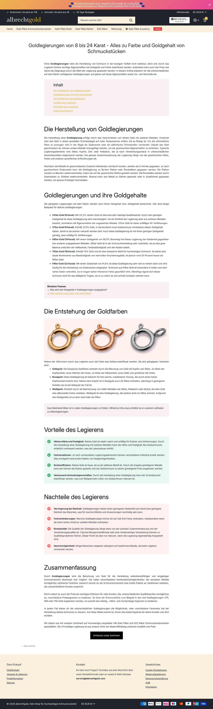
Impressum (151, 687)
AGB (147, 682)
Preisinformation (15, 678)
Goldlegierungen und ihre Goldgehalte (72, 94)
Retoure (11, 682)
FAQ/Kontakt (13, 670)
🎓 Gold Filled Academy (137, 29)
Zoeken (131, 20)
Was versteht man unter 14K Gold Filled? (70, 293)
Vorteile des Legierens (64, 102)
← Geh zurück (28, 646)
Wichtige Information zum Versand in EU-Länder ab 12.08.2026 (107, 3)
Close (209, 4)
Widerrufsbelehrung (155, 674)
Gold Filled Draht (63, 29)
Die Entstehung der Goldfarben (69, 98)
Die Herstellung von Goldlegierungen (72, 90)
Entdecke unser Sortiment (106, 635)
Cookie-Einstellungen (156, 670)
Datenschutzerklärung (156, 678)
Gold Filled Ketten (84, 29)
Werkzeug (116, 29)
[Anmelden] (196, 20)
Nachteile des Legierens (65, 106)
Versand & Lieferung (17, 674)
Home (10, 29)
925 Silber (102, 29)
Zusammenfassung (63, 110)
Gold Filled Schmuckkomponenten (33, 29)
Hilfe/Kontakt (183, 12)
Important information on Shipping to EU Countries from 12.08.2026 (107, 6)
